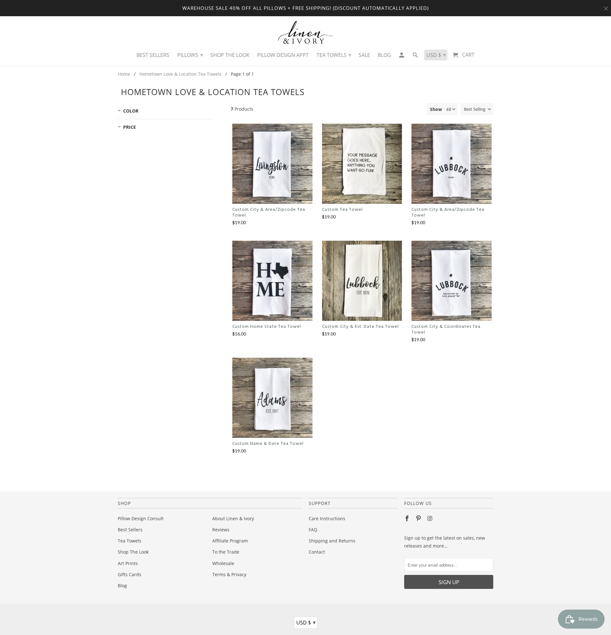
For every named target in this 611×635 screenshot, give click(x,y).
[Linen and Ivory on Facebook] (407, 518)
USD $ (306, 622)
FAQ (313, 530)
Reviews (220, 530)
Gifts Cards (129, 574)
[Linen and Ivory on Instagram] (430, 518)
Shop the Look (229, 55)
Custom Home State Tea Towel (266, 327)
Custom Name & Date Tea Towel (268, 444)
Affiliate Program (230, 541)
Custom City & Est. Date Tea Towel (360, 327)
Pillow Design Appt (283, 55)
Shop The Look (133, 552)
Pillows (190, 55)
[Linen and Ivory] (305, 32)
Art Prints (128, 563)
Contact (317, 552)
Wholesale (223, 563)
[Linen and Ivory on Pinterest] (419, 518)
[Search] (416, 56)
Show (436, 109)
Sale (364, 55)
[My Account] (402, 56)
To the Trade (225, 552)
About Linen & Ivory (233, 518)
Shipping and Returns (332, 541)
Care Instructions (327, 518)
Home (124, 74)
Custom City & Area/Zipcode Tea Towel (268, 212)
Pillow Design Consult (141, 518)
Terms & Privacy (229, 574)
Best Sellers (130, 530)
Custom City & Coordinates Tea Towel (446, 329)
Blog (122, 586)
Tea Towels (129, 541)
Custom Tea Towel (342, 210)
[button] (477, 109)
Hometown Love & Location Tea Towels (180, 74)
